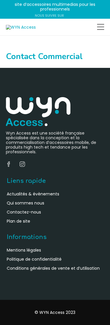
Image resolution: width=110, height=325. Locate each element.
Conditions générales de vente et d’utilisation (53, 268)
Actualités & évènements (33, 194)
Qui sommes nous (25, 203)
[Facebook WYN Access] (67, 15)
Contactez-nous (24, 212)
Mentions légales (24, 250)
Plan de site (18, 221)
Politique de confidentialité (34, 259)
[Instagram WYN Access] (73, 15)
